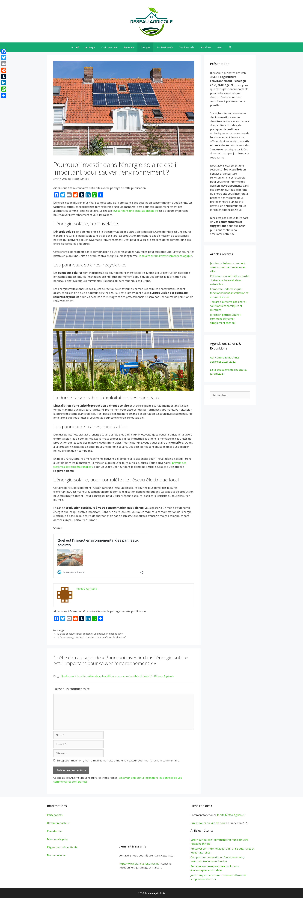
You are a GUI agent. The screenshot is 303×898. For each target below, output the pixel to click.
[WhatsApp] (4, 89)
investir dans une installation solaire (135, 210)
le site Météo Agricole (230, 815)
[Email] (4, 64)
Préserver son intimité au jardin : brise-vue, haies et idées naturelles (229, 280)
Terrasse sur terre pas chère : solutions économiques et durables (228, 306)
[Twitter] (4, 57)
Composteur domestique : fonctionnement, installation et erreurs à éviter (229, 293)
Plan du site (54, 831)
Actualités (205, 47)
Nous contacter (56, 855)
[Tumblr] (4, 76)
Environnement (109, 47)
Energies (145, 47)
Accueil (75, 47)
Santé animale (186, 47)
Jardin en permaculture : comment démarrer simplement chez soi (225, 319)
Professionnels (165, 47)
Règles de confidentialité (62, 847)
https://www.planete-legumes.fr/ (139, 863)
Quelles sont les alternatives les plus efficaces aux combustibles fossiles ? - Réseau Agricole (117, 676)
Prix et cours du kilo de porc (207, 823)
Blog (219, 47)
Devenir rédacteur (58, 823)
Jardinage (90, 47)
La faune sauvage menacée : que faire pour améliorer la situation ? (91, 637)
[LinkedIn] (4, 83)
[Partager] (4, 95)
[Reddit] (4, 70)
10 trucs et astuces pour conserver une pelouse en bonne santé (90, 633)
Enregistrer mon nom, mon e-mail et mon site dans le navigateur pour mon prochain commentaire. (118, 760)
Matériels (129, 47)
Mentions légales (57, 839)
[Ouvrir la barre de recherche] (230, 47)
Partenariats (54, 815)
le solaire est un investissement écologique (165, 256)
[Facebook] (4, 51)
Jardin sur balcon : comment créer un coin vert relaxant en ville (228, 267)
